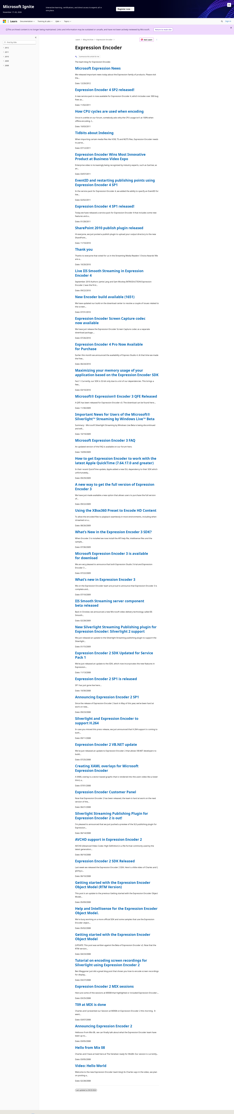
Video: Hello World (90, 1065)
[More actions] (157, 40)
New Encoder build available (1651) (104, 296)
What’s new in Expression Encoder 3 (105, 579)
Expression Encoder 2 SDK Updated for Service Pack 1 (114, 655)
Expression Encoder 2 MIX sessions (104, 986)
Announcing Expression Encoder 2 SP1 (107, 697)
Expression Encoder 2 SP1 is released (106, 678)
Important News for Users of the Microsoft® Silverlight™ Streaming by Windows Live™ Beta (115, 416)
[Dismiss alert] (229, 5)
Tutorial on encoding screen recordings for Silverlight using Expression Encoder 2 (111, 962)
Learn (78, 39)
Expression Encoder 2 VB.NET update (106, 744)
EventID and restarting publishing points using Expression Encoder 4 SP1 (115, 182)
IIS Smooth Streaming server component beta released (109, 603)
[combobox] (19, 42)
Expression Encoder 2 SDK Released (105, 861)
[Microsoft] (4, 21)
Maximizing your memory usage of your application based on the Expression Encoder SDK (117, 372)
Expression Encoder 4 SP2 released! (104, 89)
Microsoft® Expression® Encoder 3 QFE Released (116, 396)
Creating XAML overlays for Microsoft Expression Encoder (106, 768)
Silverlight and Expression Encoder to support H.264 (106, 720)
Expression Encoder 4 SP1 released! (104, 206)
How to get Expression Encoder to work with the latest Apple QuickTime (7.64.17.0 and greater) (115, 460)
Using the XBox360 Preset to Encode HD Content (115, 510)
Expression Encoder (104, 39)
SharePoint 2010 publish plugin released (109, 228)
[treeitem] (19, 48)
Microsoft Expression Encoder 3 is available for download (111, 555)
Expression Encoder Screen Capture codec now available (110, 320)
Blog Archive (88, 39)
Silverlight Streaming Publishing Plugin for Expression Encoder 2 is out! (111, 815)
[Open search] (221, 21)
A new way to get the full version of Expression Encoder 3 (114, 486)
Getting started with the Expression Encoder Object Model (112, 936)
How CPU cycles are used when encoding (109, 111)
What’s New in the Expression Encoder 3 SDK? (113, 532)
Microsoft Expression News (98, 68)
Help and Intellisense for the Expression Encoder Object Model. (116, 910)
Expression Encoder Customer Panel (105, 792)
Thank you (84, 249)
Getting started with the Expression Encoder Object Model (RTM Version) (112, 884)
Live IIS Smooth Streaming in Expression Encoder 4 (109, 273)
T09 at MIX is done (90, 1004)
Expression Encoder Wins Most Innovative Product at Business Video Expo (110, 156)
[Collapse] (36, 38)
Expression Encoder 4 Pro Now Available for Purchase (109, 346)
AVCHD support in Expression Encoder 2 (108, 839)
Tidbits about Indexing (94, 132)
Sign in (228, 21)
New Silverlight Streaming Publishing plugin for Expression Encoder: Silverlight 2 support (116, 629)
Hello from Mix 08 (90, 1047)
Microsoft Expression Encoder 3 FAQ (105, 440)
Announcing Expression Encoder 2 (103, 1026)
